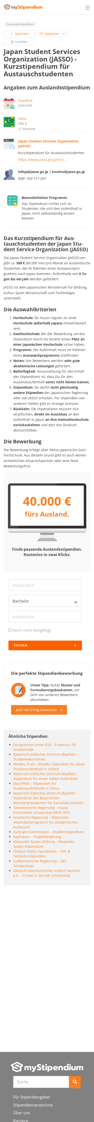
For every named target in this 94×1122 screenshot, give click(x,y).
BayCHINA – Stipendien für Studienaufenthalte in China (36, 786)
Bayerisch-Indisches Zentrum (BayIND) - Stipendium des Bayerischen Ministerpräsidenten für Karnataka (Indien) (48, 798)
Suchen (21, 645)
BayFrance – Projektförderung (37, 836)
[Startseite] (47, 1067)
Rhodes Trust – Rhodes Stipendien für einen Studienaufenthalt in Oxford (49, 766)
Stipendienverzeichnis (33, 1105)
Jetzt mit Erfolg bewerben (36, 709)
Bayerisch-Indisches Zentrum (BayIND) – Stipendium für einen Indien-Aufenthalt (45, 776)
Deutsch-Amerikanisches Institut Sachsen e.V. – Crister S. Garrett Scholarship (46, 873)
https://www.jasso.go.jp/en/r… (42, 159)
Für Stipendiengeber (31, 1097)
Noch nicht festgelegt (32, 630)
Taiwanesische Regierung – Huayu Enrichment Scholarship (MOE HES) (41, 810)
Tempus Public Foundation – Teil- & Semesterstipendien (41, 853)
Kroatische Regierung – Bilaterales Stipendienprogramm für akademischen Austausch (45, 822)
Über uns (21, 1112)
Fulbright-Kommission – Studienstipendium (48, 832)
